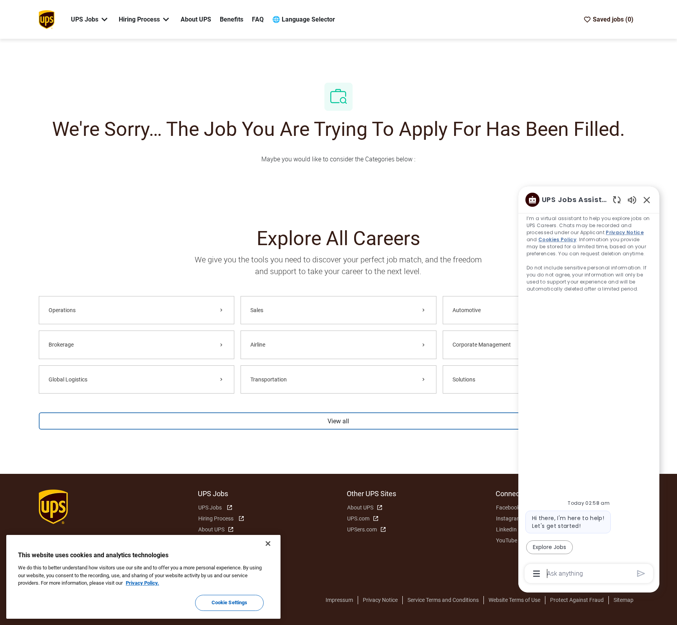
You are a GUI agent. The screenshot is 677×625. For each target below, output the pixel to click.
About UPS (196, 19)
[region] (588, 385)
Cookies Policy (558, 239)
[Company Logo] (46, 19)
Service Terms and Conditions (443, 600)
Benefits (231, 19)
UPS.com (358, 518)
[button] (338, 421)
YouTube (506, 540)
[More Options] (536, 573)
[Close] (268, 543)
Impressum (339, 600)
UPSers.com (362, 529)
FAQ (258, 19)
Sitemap (624, 600)
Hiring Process (216, 518)
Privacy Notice (380, 600)
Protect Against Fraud (577, 600)
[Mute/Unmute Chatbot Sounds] (632, 199)
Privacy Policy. (142, 583)
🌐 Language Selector (303, 19)
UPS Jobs (210, 507)
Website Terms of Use (514, 600)
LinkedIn (506, 529)
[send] (641, 573)
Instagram (508, 518)
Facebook (508, 507)
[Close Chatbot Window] (647, 199)
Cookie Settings (230, 602)
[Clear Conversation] (617, 199)
